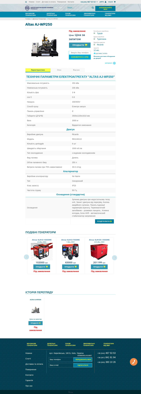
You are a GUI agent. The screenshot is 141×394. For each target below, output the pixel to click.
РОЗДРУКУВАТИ (103, 221)
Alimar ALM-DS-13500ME (99, 240)
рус (56, 8)
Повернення (61, 2)
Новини (31, 2)
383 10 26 (106, 362)
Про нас (29, 386)
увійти (101, 2)
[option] (44, 46)
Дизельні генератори (52, 14)
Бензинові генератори (30, 14)
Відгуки (76, 70)
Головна (28, 19)
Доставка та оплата (49, 2)
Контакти (71, 2)
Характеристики (38, 70)
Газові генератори (70, 14)
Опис (59, 70)
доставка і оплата (101, 53)
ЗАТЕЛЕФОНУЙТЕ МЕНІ (105, 8)
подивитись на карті (84, 355)
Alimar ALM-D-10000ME (42, 240)
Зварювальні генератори (89, 14)
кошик (110, 2)
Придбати (78, 45)
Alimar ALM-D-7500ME (70, 240)
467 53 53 (88, 2)
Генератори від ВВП (110, 14)
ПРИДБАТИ (41, 267)
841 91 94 (106, 357)
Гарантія (29, 380)
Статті (38, 2)
